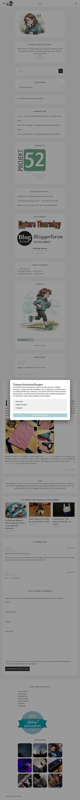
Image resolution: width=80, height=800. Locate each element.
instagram (19, 408)
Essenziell (19, 401)
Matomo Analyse (21, 404)
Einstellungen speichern (40, 415)
